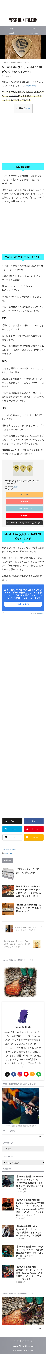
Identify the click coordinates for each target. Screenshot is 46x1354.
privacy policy (27, 1341)
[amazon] (32, 1074)
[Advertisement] (23, 138)
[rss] (38, 1074)
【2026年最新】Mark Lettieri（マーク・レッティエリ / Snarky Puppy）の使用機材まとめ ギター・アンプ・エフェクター (29, 1273)
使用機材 (13, 849)
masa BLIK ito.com (23, 1346)
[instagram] (19, 1074)
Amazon (24, 494)
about (11, 33)
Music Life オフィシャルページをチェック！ (24, 523)
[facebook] (13, 1074)
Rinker (15, 487)
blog (11, 28)
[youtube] (26, 1074)
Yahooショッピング (24, 509)
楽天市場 (24, 501)
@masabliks (30, 85)
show (27, 108)
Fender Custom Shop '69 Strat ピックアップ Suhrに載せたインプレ (29, 908)
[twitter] (7, 1074)
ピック (6, 849)
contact (16, 1341)
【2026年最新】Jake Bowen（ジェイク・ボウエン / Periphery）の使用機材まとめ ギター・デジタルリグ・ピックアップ (30, 1182)
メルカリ (24, 516)
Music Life (8, 853)
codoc (41, 613)
